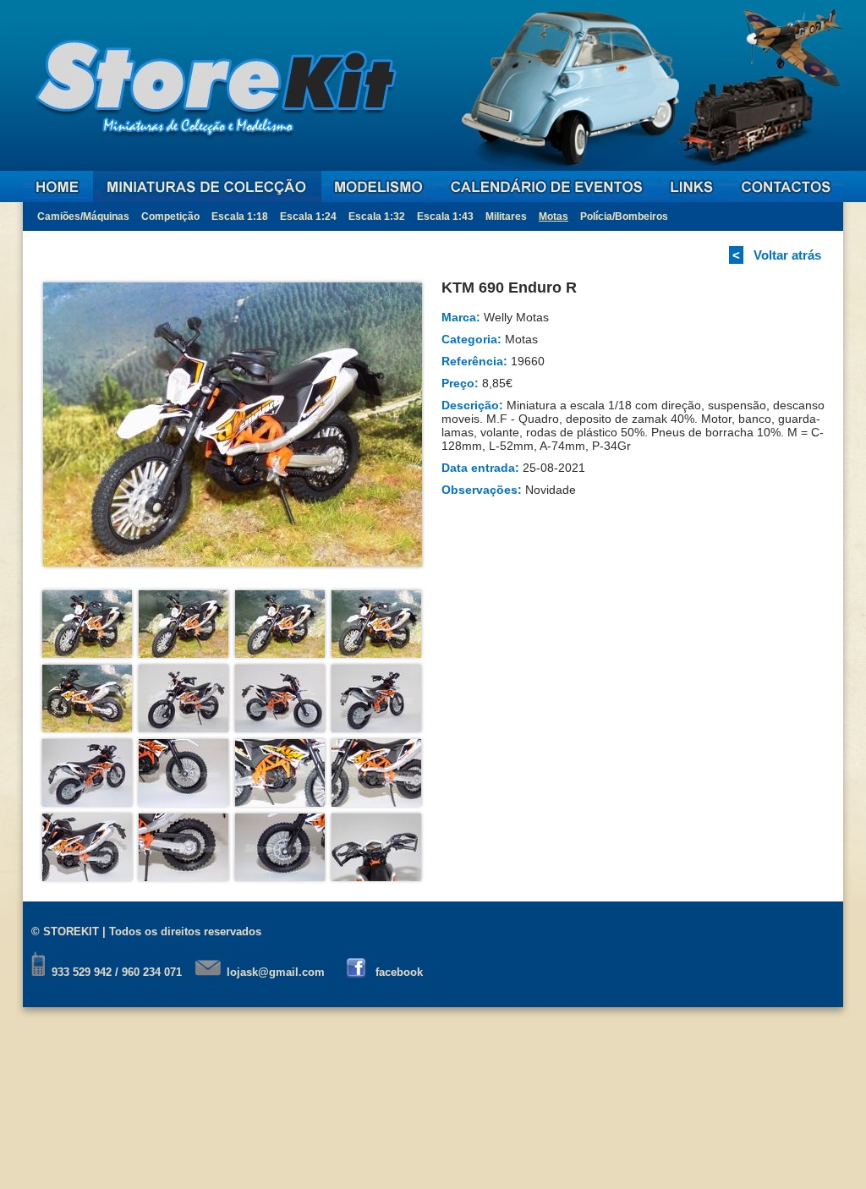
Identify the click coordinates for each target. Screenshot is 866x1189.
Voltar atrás (787, 255)
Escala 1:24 (308, 216)
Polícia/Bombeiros (624, 216)
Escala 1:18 (239, 216)
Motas (553, 216)
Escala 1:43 (445, 216)
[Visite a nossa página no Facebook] (357, 972)
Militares (506, 216)
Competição (170, 216)
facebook (399, 972)
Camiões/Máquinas (83, 216)
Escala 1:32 (376, 216)
